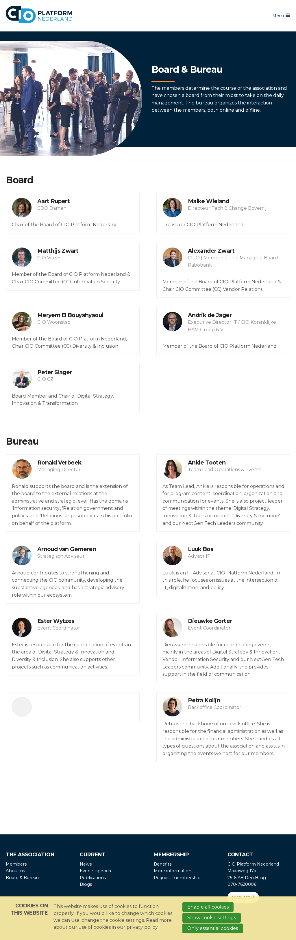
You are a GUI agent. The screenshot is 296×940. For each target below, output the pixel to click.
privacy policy (142, 927)
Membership (171, 854)
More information (172, 870)
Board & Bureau (22, 877)
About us (15, 870)
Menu (278, 15)
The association (30, 854)
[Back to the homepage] (118, 15)
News (86, 864)
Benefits (162, 864)
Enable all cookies (208, 907)
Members (16, 864)
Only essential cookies (212, 928)
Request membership (177, 877)
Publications (93, 877)
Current (93, 854)
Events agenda (95, 870)
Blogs (86, 884)
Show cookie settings (211, 917)
